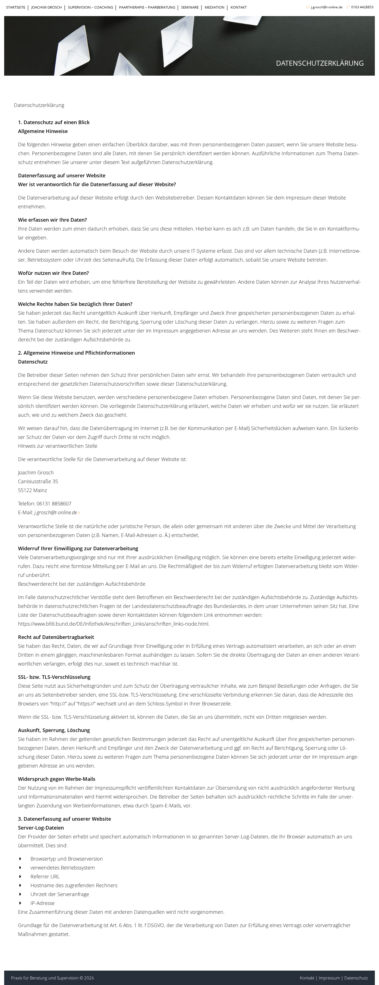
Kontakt (239, 7)
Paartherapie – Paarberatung (147, 7)
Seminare (190, 7)
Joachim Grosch (46, 7)
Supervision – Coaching (90, 7)
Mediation (214, 7)
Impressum (329, 978)
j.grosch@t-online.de (327, 7)
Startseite (15, 7)
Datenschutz (356, 978)
